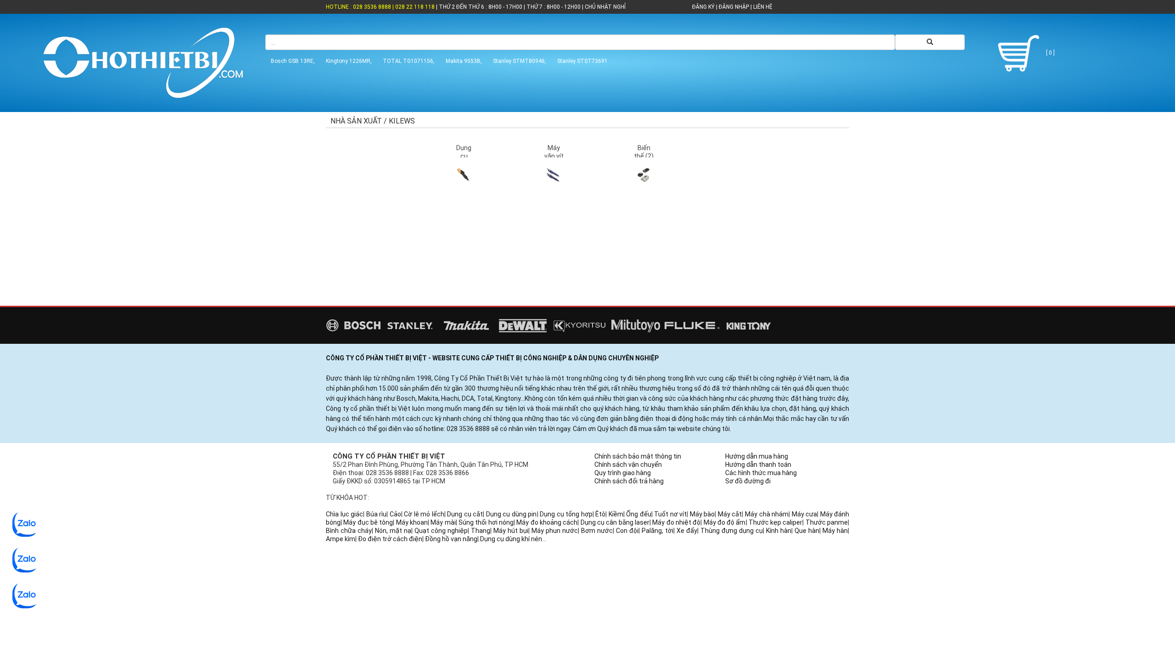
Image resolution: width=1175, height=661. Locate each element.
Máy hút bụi (510, 530)
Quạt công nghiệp (441, 530)
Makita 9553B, (464, 61)
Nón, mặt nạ (393, 530)
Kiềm (616, 514)
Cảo (395, 514)
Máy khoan (412, 522)
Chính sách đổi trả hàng (629, 481)
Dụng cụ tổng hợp (566, 514)
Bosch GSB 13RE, (293, 61)
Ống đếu (638, 514)
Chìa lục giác (344, 514)
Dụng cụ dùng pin (511, 514)
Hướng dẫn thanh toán (758, 464)
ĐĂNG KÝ (703, 7)
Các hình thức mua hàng (761, 472)
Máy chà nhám (767, 514)
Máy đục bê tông (368, 522)
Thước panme (827, 522)
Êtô (600, 514)
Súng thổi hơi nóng (486, 522)
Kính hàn (778, 530)
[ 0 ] (1050, 53)
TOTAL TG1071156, (409, 61)
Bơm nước (597, 530)
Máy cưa (804, 514)
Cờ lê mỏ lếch (424, 514)
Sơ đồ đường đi (748, 481)
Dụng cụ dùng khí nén (511, 539)
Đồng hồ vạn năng (451, 539)
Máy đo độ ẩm (725, 522)
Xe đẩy (687, 530)
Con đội (627, 530)
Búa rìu (376, 514)
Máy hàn (835, 530)
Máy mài (443, 522)
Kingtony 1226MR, (349, 61)
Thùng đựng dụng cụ (731, 530)
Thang (480, 530)
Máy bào (702, 514)
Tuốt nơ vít (670, 514)
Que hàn (807, 530)
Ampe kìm (340, 539)
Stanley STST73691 (582, 61)
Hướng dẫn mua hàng (756, 456)
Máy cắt (730, 514)
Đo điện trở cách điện (390, 539)
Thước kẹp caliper (776, 522)
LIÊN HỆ (762, 7)
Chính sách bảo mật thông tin (637, 456)
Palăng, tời (657, 530)
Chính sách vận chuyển (628, 464)
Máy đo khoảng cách (546, 522)
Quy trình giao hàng (622, 472)
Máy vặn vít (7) (554, 156)
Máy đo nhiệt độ (676, 522)
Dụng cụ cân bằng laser (615, 522)
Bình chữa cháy (349, 530)
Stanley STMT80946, (519, 61)
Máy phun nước (555, 530)
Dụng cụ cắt (465, 514)
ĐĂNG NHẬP (734, 7)
